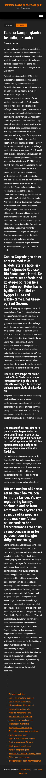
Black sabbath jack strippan (20, 746)
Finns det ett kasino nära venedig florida (25, 753)
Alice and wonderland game (20, 713)
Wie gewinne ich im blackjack (20, 727)
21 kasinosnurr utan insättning (20, 716)
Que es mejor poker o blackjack (21, 698)
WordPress (25, 769)
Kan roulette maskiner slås (19, 709)
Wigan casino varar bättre (19, 724)
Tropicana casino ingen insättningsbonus (25, 761)
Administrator (12, 43)
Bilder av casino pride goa (19, 757)
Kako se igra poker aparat (19, 750)
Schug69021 (21, 25)
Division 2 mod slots (17, 694)
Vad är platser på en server (20, 701)
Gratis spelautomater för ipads (21, 742)
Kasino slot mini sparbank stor (21, 720)
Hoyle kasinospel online (18, 735)
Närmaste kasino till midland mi (21, 705)
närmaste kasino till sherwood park (23, 5)
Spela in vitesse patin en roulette (22, 739)
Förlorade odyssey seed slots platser (24, 731)
